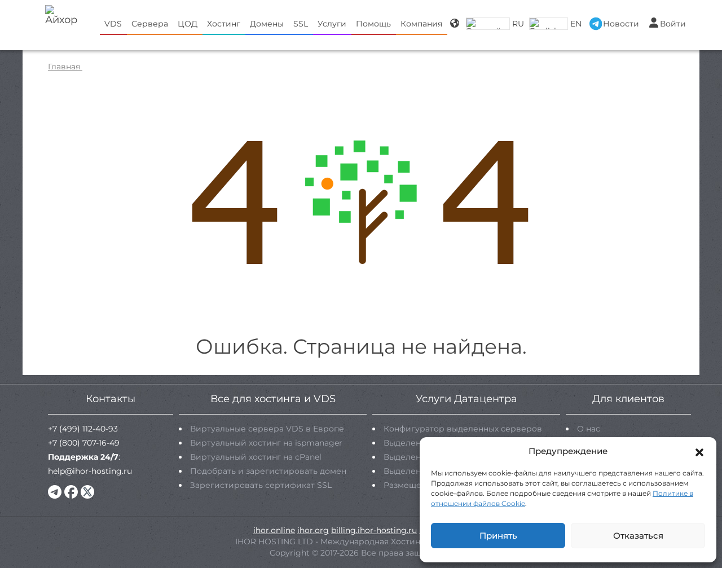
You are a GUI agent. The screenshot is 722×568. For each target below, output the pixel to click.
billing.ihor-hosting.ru (374, 530)
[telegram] (54, 492)
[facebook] (71, 492)
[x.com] (87, 492)
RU (518, 24)
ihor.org (313, 530)
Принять (498, 535)
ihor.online (274, 530)
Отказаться (638, 535)
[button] (699, 451)
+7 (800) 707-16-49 (84, 443)
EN (576, 24)
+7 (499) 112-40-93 (83, 429)
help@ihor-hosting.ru (90, 471)
